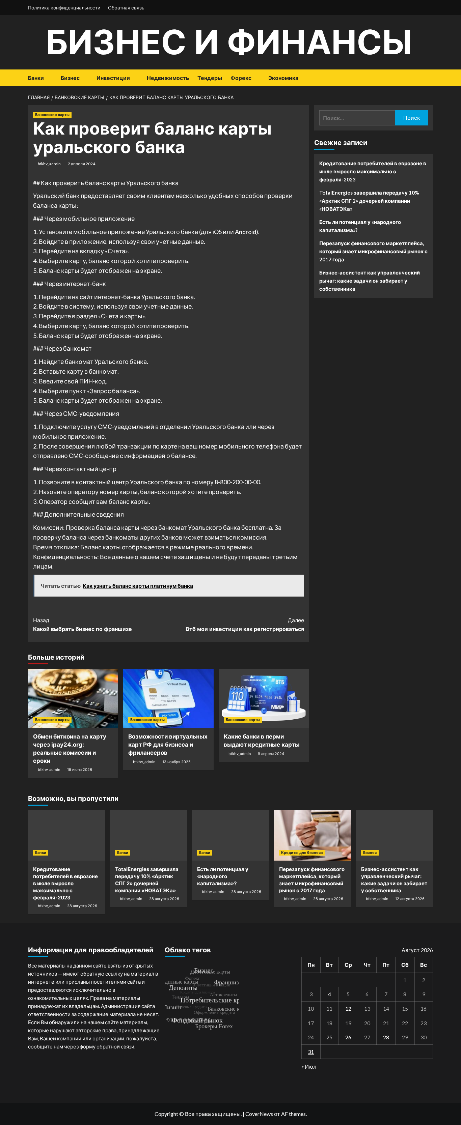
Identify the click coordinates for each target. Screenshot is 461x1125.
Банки (36, 78)
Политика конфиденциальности (64, 7)
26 (348, 1037)
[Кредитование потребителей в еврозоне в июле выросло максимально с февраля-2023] (66, 835)
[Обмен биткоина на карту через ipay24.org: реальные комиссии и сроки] (73, 698)
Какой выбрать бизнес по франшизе (82, 624)
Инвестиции (113, 78)
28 (386, 1037)
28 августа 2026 (82, 905)
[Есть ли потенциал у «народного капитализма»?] (230, 835)
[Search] (429, 78)
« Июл (308, 1066)
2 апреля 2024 (81, 163)
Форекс (241, 78)
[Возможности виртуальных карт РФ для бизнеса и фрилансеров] (168, 698)
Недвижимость (168, 78)
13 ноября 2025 (176, 761)
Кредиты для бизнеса (302, 852)
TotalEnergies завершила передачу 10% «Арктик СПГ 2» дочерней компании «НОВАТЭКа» (369, 201)
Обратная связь (126, 7)
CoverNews (259, 1113)
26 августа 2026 (328, 898)
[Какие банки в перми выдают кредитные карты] (264, 698)
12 (348, 1008)
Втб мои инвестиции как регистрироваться (245, 624)
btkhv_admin (49, 163)
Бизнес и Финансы (229, 42)
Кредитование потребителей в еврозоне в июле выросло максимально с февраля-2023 (372, 171)
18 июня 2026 (79, 769)
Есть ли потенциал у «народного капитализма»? (360, 226)
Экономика (283, 78)
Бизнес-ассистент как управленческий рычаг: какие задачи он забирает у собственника (369, 280)
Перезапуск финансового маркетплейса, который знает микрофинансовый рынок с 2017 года (373, 251)
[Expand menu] (48, 78)
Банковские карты (52, 114)
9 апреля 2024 (271, 753)
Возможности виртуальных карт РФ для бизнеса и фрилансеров (168, 744)
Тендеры (209, 78)
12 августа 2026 (410, 898)
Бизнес (70, 78)
